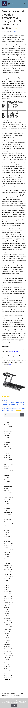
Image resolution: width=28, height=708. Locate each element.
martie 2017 (7, 642)
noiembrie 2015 (8, 677)
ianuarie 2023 (7, 488)
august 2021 (7, 525)
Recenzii (6, 400)
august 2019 (7, 578)
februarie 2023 (8, 486)
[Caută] (22, 414)
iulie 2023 (6, 475)
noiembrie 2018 (8, 598)
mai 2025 (6, 440)
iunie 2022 (6, 503)
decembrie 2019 (8, 569)
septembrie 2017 (8, 629)
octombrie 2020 (8, 547)
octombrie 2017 (8, 627)
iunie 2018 (6, 609)
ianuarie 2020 (7, 567)
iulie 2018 (6, 607)
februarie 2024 (8, 459)
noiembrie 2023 (8, 466)
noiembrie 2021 (8, 519)
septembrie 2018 (8, 602)
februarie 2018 (8, 618)
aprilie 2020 (7, 561)
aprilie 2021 (7, 534)
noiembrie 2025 (8, 431)
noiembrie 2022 (8, 492)
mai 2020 (6, 558)
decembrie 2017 (8, 622)
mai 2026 (6, 424)
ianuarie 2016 (7, 673)
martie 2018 (7, 616)
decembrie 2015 (8, 675)
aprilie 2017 (7, 640)
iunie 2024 (6, 451)
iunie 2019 (6, 583)
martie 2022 (7, 510)
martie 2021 (7, 536)
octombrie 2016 (8, 653)
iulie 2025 (6, 435)
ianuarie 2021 (7, 541)
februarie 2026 (8, 426)
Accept (14, 705)
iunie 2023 (6, 477)
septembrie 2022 (8, 497)
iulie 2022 (6, 501)
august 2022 (7, 499)
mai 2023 (6, 479)
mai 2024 (6, 453)
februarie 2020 (8, 565)
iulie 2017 (6, 633)
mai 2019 (6, 585)
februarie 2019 (8, 591)
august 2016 (7, 657)
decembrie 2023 (8, 464)
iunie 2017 (6, 635)
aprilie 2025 (7, 442)
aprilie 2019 (7, 587)
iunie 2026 (6, 422)
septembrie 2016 (8, 655)
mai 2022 (6, 506)
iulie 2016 (6, 660)
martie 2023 (7, 484)
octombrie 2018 (8, 600)
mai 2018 (6, 611)
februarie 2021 (8, 539)
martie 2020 (7, 563)
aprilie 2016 (7, 666)
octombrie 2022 (8, 495)
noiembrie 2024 (8, 448)
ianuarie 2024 (7, 462)
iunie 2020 (6, 556)
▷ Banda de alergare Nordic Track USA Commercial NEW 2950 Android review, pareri (14, 403)
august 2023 (7, 473)
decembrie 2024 (8, 446)
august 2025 (7, 433)
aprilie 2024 (7, 455)
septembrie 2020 (8, 550)
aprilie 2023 (7, 481)
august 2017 (7, 631)
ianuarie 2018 (7, 620)
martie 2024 (7, 457)
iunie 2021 (6, 530)
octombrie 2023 (8, 468)
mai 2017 (6, 638)
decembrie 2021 (8, 517)
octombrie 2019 (8, 574)
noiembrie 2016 (8, 651)
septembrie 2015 (8, 679)
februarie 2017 (8, 644)
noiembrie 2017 (8, 624)
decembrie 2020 (8, 543)
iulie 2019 (6, 580)
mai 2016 (6, 664)
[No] (26, 703)
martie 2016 (7, 668)
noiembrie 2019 (8, 572)
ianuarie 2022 (7, 514)
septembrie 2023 (8, 470)
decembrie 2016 (8, 649)
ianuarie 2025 (7, 444)
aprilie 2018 (7, 613)
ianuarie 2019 (7, 594)
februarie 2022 (8, 512)
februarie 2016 (8, 671)
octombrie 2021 (8, 521)
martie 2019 (7, 589)
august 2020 (7, 552)
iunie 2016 (6, 662)
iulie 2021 (6, 528)
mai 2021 (6, 532)
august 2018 (7, 605)
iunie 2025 (6, 437)
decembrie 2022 (8, 490)
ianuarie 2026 (7, 429)
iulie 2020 (6, 554)
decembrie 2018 (8, 596)
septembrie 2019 (8, 576)
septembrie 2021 (8, 523)
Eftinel (10, 3)
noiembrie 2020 (8, 545)
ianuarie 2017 (7, 646)
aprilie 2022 (7, 508)
